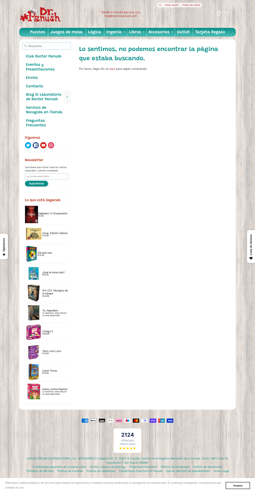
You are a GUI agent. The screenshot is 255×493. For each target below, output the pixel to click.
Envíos (32, 78)
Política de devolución (207, 466)
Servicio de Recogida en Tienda (44, 110)
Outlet (183, 32)
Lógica (94, 32)
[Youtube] (43, 145)
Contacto (34, 86)
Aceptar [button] (238, 485)
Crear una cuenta (191, 5)
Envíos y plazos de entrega (108, 466)
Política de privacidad (175, 466)
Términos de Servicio (40, 471)
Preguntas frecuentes (143, 466)
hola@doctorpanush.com (120, 15)
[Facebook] (36, 145)
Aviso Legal (221, 471)
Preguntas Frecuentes (36, 123)
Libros (137, 33)
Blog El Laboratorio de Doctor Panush (48, 97)
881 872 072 (132, 12)
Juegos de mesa (66, 32)
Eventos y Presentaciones (40, 67)
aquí (112, 68)
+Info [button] (28, 487)
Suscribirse (36, 183)
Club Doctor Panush (43, 56)
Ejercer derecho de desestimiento (188, 471)
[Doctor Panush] (41, 14)
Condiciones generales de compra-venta (59, 466)
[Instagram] (51, 145)
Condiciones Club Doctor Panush (140, 471)
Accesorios (161, 33)
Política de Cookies (70, 471)
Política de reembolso (101, 471)
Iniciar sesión (171, 5)
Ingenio (116, 33)
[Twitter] (28, 145)
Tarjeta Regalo (210, 32)
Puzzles (37, 32)
